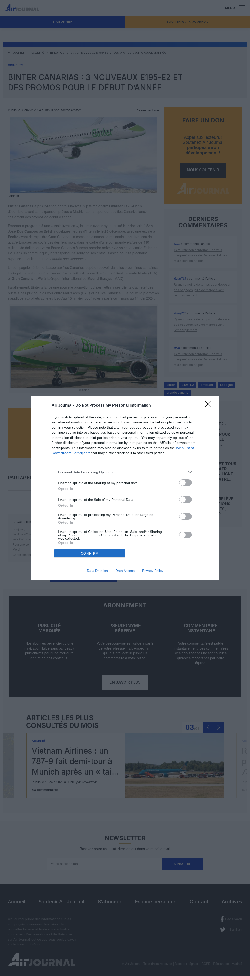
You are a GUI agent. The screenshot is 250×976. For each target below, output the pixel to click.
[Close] (209, 405)
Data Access (125, 571)
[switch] (185, 482)
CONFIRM (90, 553)
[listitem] (125, 471)
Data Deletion (97, 571)
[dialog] (125, 488)
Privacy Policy (152, 571)
